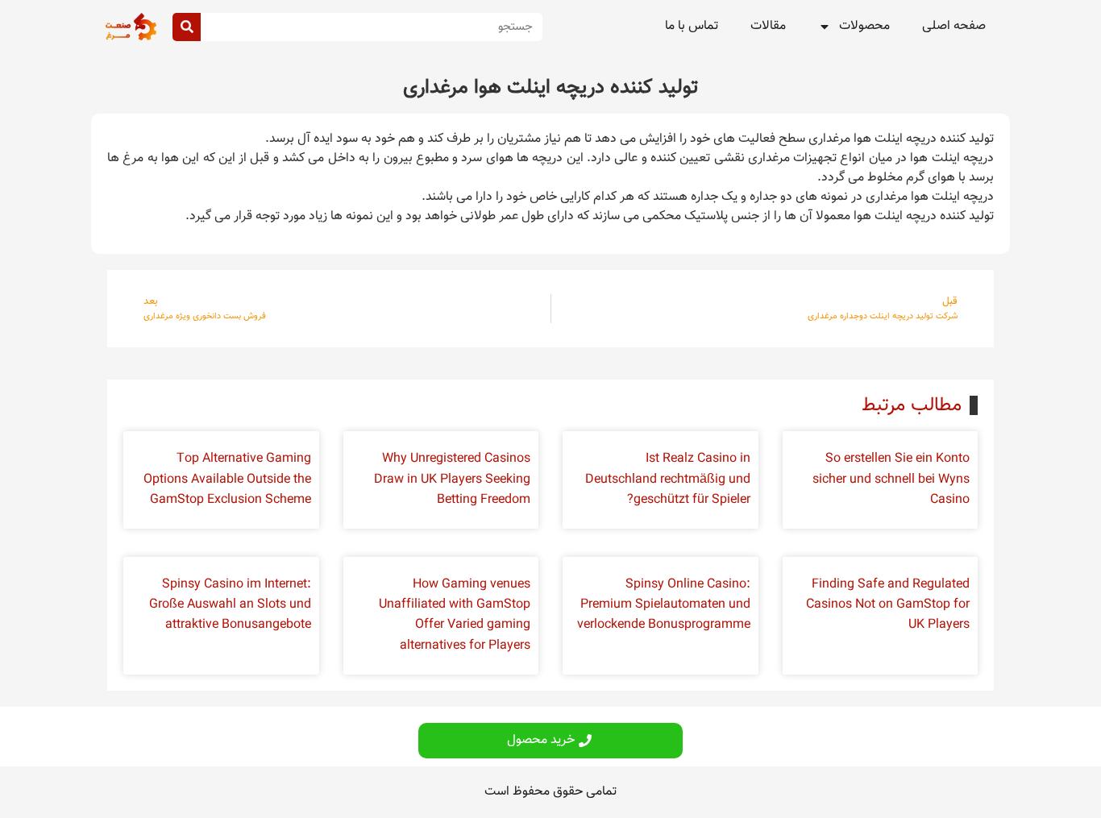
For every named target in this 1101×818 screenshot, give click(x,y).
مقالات (768, 26)
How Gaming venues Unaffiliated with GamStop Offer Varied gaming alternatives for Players (454, 615)
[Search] (186, 27)
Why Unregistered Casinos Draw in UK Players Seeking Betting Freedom (452, 479)
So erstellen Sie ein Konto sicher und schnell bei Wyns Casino (891, 479)
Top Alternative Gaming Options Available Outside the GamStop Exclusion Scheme (227, 479)
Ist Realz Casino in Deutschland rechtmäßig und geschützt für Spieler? (667, 479)
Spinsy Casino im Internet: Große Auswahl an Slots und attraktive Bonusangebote (230, 605)
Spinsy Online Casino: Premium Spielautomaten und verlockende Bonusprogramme (663, 605)
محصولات (864, 26)
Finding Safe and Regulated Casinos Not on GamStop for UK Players (888, 605)
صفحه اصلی (954, 26)
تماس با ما (691, 26)
